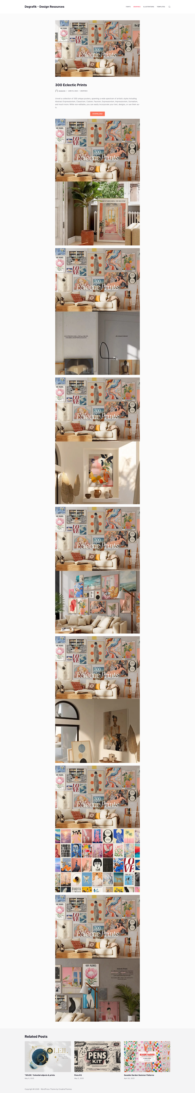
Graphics (83, 91)
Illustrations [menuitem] (148, 7)
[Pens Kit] (97, 1056)
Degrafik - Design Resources (44, 6)
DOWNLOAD (97, 114)
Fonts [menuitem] (128, 7)
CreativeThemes (65, 1089)
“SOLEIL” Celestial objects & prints (40, 1075)
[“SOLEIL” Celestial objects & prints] (48, 1056)
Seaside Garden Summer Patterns (139, 1075)
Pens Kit (78, 1075)
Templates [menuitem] (161, 7)
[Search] (169, 7)
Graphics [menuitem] (136, 7)
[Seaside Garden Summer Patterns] (147, 1056)
